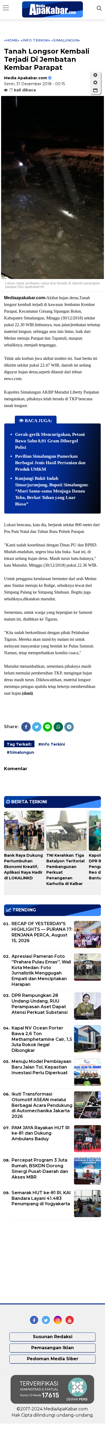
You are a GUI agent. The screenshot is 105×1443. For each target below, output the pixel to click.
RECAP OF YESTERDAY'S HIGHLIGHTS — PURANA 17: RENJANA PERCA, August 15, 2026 (42, 932)
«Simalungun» (65, 40)
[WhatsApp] (58, 727)
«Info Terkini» (35, 40)
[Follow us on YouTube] (69, 1320)
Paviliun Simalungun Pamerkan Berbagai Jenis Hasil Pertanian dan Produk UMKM (50, 463)
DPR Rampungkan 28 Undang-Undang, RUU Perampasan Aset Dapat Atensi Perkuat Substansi (40, 1004)
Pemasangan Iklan (52, 1347)
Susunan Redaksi (52, 1336)
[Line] (47, 727)
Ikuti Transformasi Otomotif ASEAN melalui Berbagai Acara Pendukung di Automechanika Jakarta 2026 (42, 1105)
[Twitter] (36, 727)
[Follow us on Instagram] (57, 1320)
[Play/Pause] (95, 75)
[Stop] (95, 83)
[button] (95, 90)
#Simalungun (20, 752)
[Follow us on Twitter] (46, 1320)
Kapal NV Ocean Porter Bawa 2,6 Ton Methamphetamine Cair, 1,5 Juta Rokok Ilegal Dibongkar (42, 1039)
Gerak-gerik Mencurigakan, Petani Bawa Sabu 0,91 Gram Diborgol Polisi (50, 441)
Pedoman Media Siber (52, 1358)
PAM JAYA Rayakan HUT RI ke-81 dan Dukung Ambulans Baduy (41, 1133)
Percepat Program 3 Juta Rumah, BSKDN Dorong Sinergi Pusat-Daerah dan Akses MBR (40, 1168)
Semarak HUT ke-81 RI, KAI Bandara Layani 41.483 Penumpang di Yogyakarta (41, 1198)
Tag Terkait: (19, 744)
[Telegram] (69, 727)
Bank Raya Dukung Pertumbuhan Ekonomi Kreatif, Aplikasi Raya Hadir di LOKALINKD (23, 866)
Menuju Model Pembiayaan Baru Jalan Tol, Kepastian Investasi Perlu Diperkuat (41, 1067)
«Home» (11, 40)
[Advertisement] (44, 1262)
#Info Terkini (51, 744)
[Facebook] (26, 727)
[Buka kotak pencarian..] (99, 8)
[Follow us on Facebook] (34, 1320)
